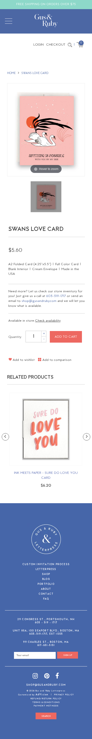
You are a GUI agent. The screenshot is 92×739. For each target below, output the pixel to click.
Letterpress (46, 569)
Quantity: (15, 337)
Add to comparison (56, 360)
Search (46, 716)
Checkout (55, 45)
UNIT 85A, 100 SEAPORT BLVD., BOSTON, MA (46, 630)
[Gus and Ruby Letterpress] (46, 21)
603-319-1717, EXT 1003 (46, 634)
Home (11, 73)
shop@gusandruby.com (39, 301)
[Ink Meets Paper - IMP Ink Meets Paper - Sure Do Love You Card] (45, 429)
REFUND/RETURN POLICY (46, 699)
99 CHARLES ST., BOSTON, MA (46, 642)
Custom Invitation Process (46, 564)
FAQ (46, 599)
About (46, 589)
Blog (46, 579)
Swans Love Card (34, 73)
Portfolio (46, 584)
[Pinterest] (47, 676)
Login (38, 45)
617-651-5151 (46, 645)
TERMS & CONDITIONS (46, 702)
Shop (46, 574)
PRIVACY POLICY (64, 695)
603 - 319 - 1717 (46, 622)
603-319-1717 (56, 296)
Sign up (67, 655)
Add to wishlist (23, 360)
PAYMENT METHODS (46, 706)
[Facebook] (57, 676)
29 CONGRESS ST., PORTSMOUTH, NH (46, 619)
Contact (46, 594)
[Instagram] (35, 676)
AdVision (42, 694)
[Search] (69, 45)
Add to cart (66, 337)
